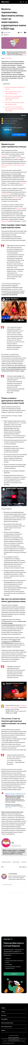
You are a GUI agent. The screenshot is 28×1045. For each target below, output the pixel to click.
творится (17, 157)
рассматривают (5, 194)
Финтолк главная (5, 6)
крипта (3, 165)
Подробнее (14, 974)
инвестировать (16, 862)
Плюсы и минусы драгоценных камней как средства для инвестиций (13, 98)
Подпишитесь (22, 53)
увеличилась (19, 208)
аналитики (22, 183)
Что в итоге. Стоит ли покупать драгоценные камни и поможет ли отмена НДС (14, 108)
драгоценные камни (6, 862)
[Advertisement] (14, 916)
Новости (3, 1011)
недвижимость (10, 165)
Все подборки (4, 1019)
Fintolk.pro (16, 1035)
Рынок (12, 6)
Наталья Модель (8, 58)
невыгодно (4, 156)
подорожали (4, 221)
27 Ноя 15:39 (22, 807)
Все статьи (3, 1015)
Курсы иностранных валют (7, 1022)
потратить (24, 862)
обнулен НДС (16, 197)
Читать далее (8, 807)
